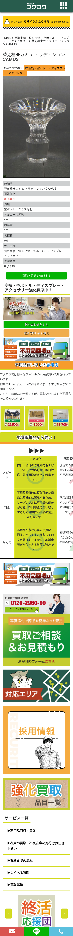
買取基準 (16, 885)
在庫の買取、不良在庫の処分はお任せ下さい (35, 845)
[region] (36, 913)
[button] (36, 913)
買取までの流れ (21, 860)
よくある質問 (19, 872)
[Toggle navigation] (63, 5)
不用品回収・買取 (23, 831)
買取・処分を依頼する (36, 275)
